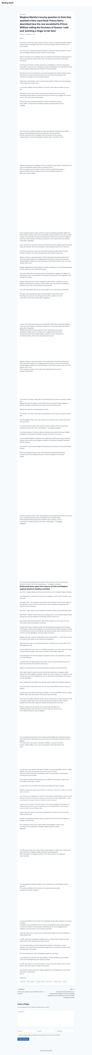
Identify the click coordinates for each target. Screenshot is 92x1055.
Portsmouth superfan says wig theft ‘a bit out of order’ (30, 991)
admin (22, 34)
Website (59, 1031)
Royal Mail (22, 14)
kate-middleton (30, 981)
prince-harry (49, 981)
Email (40, 1031)
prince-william (57, 981)
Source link (23, 977)
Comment (21, 1011)
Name (20, 1031)
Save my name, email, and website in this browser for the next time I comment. (39, 1035)
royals (65, 981)
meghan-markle (40, 981)
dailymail (22, 981)
